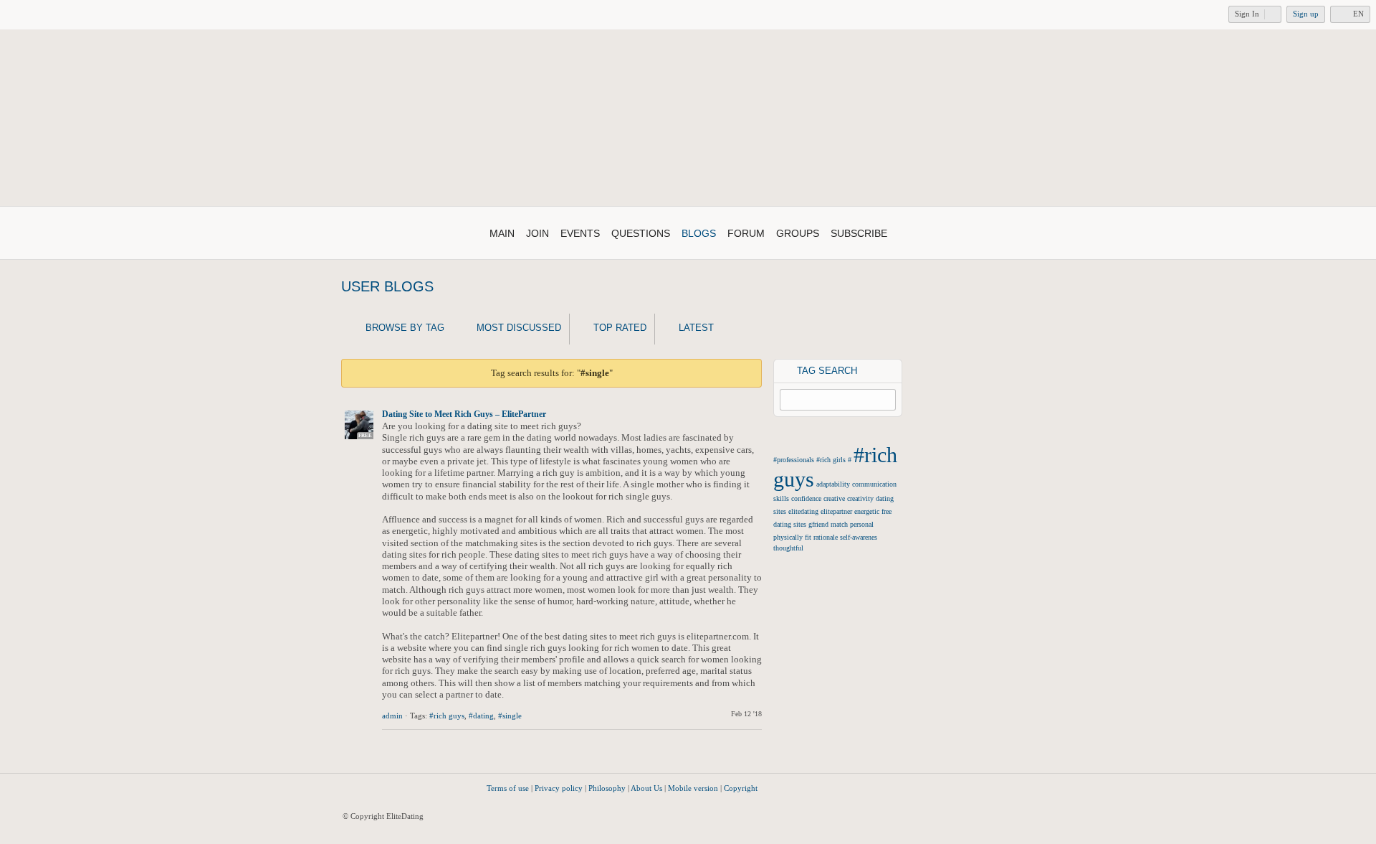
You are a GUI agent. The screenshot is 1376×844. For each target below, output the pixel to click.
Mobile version (693, 788)
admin (392, 715)
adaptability (833, 484)
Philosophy (607, 788)
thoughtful (788, 548)
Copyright (741, 788)
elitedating (803, 511)
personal (862, 524)
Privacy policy (559, 788)
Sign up (1306, 13)
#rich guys (446, 715)
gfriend (818, 524)
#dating (481, 715)
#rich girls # (833, 460)
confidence (806, 498)
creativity (860, 498)
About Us (646, 788)
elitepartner (836, 511)
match (839, 524)
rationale (825, 537)
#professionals (793, 460)
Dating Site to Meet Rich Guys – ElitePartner (464, 414)
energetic (866, 511)
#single (510, 715)
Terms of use (508, 788)
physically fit (792, 537)
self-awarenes (858, 537)
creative (834, 498)
